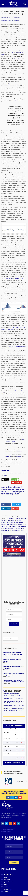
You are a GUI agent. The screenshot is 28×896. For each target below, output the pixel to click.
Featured (15, 516)
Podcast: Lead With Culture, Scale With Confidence (12, 660)
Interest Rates (17, 763)
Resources (7, 879)
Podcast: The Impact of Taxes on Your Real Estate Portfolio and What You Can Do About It (13, 681)
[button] (3, 4)
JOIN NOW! (14, 624)
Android (13, 452)
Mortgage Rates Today (14, 726)
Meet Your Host (8, 875)
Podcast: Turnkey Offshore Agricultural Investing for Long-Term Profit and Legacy (12, 653)
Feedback (18, 456)
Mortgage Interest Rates (9, 720)
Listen (5, 877)
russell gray (4, 530)
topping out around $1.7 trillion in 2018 (14, 278)
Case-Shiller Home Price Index (15, 518)
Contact (6, 891)
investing (16, 522)
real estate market (12, 528)
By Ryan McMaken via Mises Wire (10, 20)
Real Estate (14, 526)
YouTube (19, 452)
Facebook (8, 456)
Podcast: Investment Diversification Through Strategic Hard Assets (13, 674)
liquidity (21, 522)
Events (5, 884)
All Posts (10, 516)
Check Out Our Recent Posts (10, 648)
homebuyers (10, 522)
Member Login (8, 889)
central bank (7, 520)
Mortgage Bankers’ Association (9, 524)
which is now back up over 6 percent (16, 84)
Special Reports (11, 445)
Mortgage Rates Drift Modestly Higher (13, 698)
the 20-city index (18, 58)
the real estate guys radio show (15, 530)
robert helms (21, 528)
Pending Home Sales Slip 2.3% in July (14, 705)
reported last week (15, 101)
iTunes (8, 452)
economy (13, 520)
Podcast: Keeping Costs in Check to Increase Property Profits (13, 667)
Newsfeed (20, 516)
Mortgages (8, 526)
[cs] (14, 229)
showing (7, 28)
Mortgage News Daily (13, 691)
